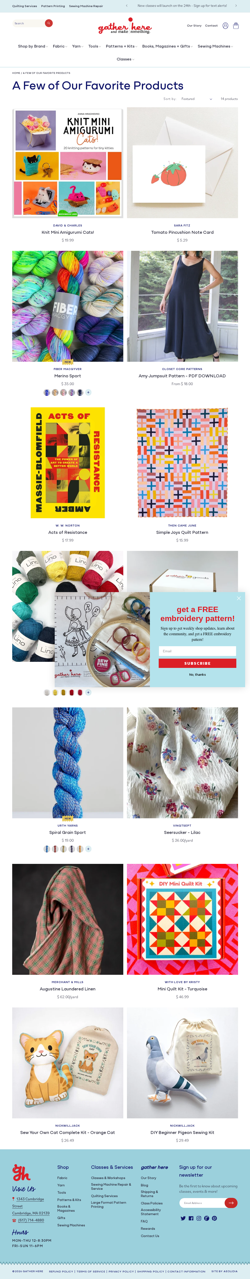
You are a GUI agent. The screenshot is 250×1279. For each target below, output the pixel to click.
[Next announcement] (236, 5)
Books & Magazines (66, 1209)
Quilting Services (24, 6)
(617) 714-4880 (31, 1220)
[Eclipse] (80, 393)
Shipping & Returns (149, 1194)
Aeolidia (231, 1271)
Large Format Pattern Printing (108, 1205)
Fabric (58, 47)
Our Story (148, 1178)
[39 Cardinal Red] (80, 693)
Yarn (76, 47)
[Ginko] (80, 850)
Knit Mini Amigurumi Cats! (68, 233)
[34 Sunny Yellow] (55, 693)
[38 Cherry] (71, 693)
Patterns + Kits (120, 47)
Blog (144, 1185)
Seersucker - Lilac (182, 833)
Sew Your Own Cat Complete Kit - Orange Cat (67, 1133)
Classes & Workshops (108, 1178)
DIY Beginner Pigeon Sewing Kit (182, 1133)
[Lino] (88, 695)
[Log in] (225, 26)
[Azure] (46, 393)
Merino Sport (67, 376)
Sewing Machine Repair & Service (111, 1187)
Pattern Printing (53, 6)
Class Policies (152, 1203)
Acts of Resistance (67, 533)
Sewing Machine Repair (86, 6)
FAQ (144, 1221)
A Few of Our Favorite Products (47, 73)
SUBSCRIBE (197, 663)
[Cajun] (55, 393)
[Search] (49, 23)
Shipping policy (150, 1271)
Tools (93, 47)
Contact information (186, 1271)
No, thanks (197, 674)
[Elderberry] (63, 850)
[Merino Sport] (88, 395)
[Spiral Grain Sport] (88, 851)
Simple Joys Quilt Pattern (182, 533)
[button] (32, 47)
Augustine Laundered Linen (67, 989)
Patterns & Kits (69, 1200)
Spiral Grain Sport (67, 833)
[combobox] (32, 23)
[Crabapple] (55, 850)
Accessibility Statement (151, 1212)
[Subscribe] (231, 1203)
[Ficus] (71, 850)
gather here (33, 1271)
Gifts (61, 1218)
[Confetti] (63, 393)
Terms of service (91, 1271)
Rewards (148, 1229)
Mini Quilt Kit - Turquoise (182, 989)
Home (16, 73)
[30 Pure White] (46, 693)
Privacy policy (121, 1271)
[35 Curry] (63, 693)
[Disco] (71, 393)
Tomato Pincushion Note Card (182, 233)
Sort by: (170, 99)
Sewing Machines (214, 47)
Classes (124, 59)
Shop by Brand (31, 47)
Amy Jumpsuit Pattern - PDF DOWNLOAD (182, 376)
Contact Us (150, 1236)
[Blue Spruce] (46, 850)
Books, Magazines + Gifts (166, 47)
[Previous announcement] (126, 5)
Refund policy (61, 1271)
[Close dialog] (239, 598)
